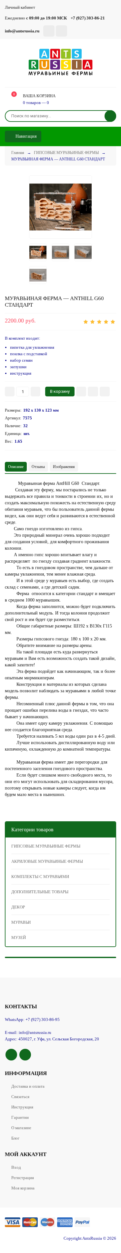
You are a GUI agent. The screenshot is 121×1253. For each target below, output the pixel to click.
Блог (15, 1138)
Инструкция (22, 1107)
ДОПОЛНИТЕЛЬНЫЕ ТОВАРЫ (39, 891)
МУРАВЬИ (21, 922)
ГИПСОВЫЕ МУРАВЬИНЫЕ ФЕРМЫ (45, 846)
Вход (16, 1167)
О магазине (21, 1127)
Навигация (25, 136)
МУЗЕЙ (18, 937)
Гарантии (20, 1117)
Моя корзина (23, 1188)
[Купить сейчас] (81, 391)
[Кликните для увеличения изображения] (60, 207)
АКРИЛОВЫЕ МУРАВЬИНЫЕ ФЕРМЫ (47, 861)
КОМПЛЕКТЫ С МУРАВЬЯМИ (40, 876)
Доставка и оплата (28, 1086)
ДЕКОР (18, 907)
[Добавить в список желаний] (93, 391)
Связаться (20, 1096)
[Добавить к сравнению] (105, 391)
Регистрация (22, 1177)
